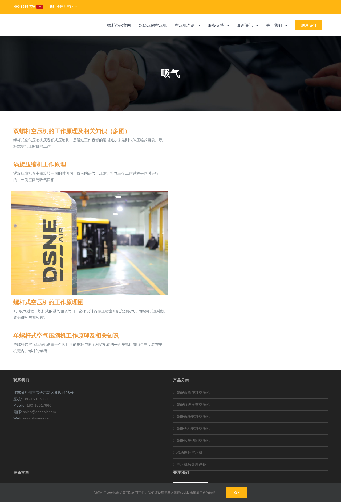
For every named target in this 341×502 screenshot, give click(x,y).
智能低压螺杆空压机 (193, 416)
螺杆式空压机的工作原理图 (48, 302)
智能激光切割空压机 (193, 440)
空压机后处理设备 (191, 464)
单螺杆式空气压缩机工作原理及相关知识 (66, 335)
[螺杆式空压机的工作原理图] (89, 243)
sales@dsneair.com (39, 412)
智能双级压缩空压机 (193, 404)
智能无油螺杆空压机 (193, 428)
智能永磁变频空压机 (193, 392)
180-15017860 (35, 399)
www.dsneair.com (37, 418)
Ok (237, 492)
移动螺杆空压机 (189, 452)
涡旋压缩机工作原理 (39, 164)
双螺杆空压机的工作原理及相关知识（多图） (72, 131)
